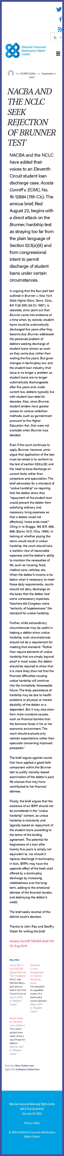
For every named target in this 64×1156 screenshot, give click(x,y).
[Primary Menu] (58, 53)
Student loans (33, 1069)
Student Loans (27, 1065)
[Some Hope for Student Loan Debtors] (20, 1035)
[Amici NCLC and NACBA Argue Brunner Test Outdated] (20, 984)
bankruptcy (21, 1069)
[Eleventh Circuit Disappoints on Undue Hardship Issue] (40, 988)
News (17, 1065)
